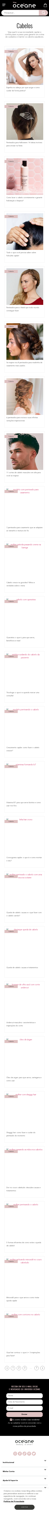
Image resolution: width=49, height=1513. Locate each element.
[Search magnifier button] (43, 13)
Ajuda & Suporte (10, 1480)
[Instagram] (15, 1454)
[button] (4, 5)
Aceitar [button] (24, 1507)
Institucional (8, 1462)
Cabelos (11, 51)
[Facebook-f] (20, 1454)
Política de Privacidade (14, 1501)
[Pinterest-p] (29, 1454)
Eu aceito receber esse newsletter (26, 1419)
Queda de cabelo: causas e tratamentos (22, 967)
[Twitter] (34, 1454)
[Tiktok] (24, 1454)
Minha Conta (8, 1471)
